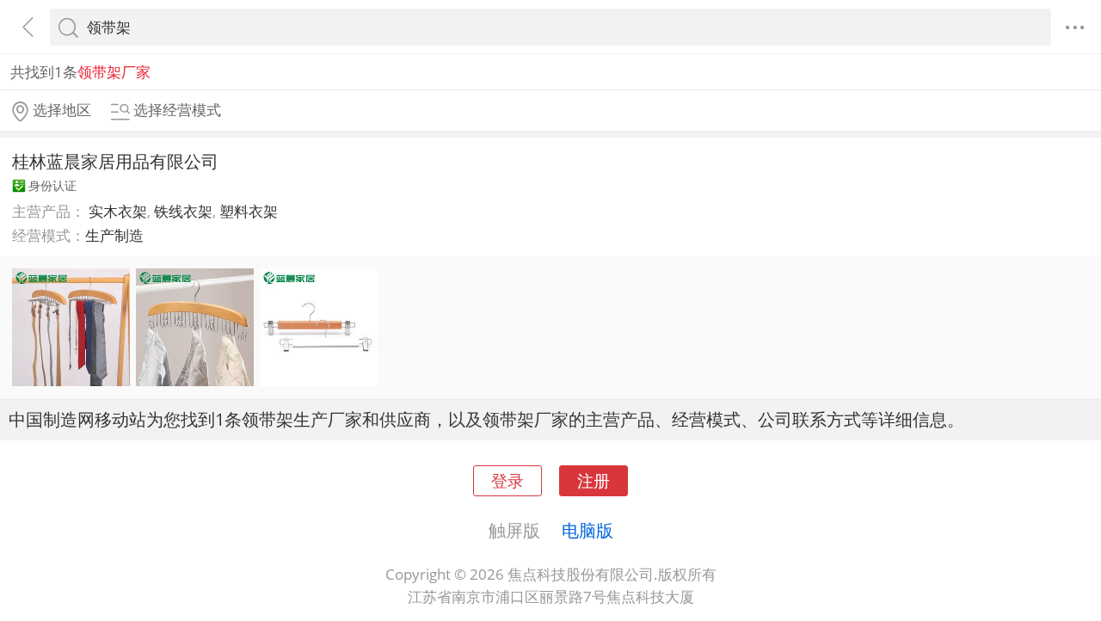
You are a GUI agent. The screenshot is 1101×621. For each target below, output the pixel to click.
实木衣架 (118, 211)
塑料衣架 (248, 211)
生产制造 (114, 235)
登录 (507, 480)
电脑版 (587, 530)
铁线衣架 (183, 211)
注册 (593, 480)
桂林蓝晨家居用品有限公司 (115, 161)
